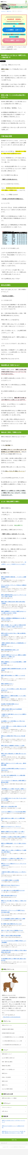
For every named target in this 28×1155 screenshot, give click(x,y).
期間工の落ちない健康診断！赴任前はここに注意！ (13, 745)
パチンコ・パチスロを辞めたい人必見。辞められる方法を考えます (13, 689)
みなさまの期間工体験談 (7, 1089)
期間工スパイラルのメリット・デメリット (11, 826)
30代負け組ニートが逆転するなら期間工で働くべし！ (13, 858)
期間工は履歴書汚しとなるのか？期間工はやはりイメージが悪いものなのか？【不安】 (13, 612)
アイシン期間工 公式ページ (14, 40)
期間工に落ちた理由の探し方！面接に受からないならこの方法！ (13, 754)
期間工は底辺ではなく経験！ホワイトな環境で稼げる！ (13, 819)
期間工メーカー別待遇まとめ (8, 1069)
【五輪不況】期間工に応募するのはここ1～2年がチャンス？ (13, 872)
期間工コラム (4, 1)
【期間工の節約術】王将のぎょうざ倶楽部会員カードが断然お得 (13, 643)
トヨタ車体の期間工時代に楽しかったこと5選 (12, 1040)
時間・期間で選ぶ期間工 (7, 1061)
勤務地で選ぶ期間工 (6, 1065)
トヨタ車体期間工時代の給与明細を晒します (11, 1044)
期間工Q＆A (4, 1073)
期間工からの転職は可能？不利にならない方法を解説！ (13, 736)
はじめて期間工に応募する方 (8, 1057)
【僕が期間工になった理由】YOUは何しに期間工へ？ (13, 788)
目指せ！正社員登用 (6, 1077)
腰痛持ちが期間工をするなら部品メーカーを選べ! (12, 831)
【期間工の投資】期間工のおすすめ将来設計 (11, 709)
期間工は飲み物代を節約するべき (9, 895)
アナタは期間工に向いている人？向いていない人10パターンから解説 (13, 799)
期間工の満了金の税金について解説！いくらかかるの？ (13, 676)
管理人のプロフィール (7, 1025)
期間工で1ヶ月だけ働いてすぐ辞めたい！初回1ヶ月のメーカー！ (13, 901)
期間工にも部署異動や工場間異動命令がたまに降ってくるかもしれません (13, 619)
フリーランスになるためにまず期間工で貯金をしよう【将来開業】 (13, 941)
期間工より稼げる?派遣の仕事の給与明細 (11, 935)
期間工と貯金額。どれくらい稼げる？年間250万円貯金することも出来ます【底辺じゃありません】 (13, 625)
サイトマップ (4, 1143)
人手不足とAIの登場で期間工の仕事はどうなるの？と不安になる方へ (13, 769)
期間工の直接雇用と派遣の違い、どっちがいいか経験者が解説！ (13, 577)
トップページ (3, 11)
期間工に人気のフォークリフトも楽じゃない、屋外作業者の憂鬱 (13, 764)
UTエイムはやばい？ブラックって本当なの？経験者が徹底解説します (14, 586)
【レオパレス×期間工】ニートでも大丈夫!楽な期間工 (13, 811)
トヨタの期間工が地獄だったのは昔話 (10, 880)
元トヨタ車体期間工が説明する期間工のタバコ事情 (13, 918)
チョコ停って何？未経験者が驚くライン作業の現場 (13, 775)
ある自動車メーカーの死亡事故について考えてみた (13, 721)
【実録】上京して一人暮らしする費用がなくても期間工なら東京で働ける (13, 851)
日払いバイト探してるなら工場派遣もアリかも (12, 930)
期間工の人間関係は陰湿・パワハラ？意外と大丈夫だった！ (13, 844)
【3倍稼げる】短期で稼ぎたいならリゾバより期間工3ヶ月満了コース (13, 715)
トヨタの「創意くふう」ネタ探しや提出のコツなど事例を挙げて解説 (13, 727)
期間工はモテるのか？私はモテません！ (10, 885)
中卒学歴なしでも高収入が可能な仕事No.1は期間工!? (13, 836)
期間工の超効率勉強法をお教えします (10, 649)
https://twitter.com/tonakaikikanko (11, 1017)
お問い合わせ (5, 1111)
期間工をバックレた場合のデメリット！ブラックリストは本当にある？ (13, 864)
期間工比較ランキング (7, 1054)
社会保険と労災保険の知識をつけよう (10, 704)
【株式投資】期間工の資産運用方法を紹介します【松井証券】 (13, 669)
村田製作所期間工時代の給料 (8, 1033)
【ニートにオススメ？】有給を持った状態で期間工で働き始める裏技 (13, 781)
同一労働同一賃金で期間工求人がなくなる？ (11, 923)
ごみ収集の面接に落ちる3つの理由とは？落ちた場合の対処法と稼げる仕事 (14, 951)
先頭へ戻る (14, 1139)
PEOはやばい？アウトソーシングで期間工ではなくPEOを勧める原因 (13, 911)
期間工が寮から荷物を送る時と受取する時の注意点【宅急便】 (13, 602)
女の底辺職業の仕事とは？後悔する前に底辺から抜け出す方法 (13, 959)
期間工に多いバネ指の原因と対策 (9, 806)
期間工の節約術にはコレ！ (7, 683)
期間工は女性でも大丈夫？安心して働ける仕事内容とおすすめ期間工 (13, 634)
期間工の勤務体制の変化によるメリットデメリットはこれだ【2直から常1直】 (13, 595)
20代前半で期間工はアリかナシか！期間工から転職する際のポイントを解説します (13, 655)
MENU (26, 2)
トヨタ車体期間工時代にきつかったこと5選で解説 (13, 1037)
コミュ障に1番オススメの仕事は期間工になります (13, 890)
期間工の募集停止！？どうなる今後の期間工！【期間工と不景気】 (13, 662)
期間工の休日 (5, 1081)
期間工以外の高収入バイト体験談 (9, 1098)
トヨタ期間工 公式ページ (14, 30)
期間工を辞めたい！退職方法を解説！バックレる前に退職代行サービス (13, 696)
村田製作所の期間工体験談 (8, 1029)
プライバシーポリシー (7, 1107)
